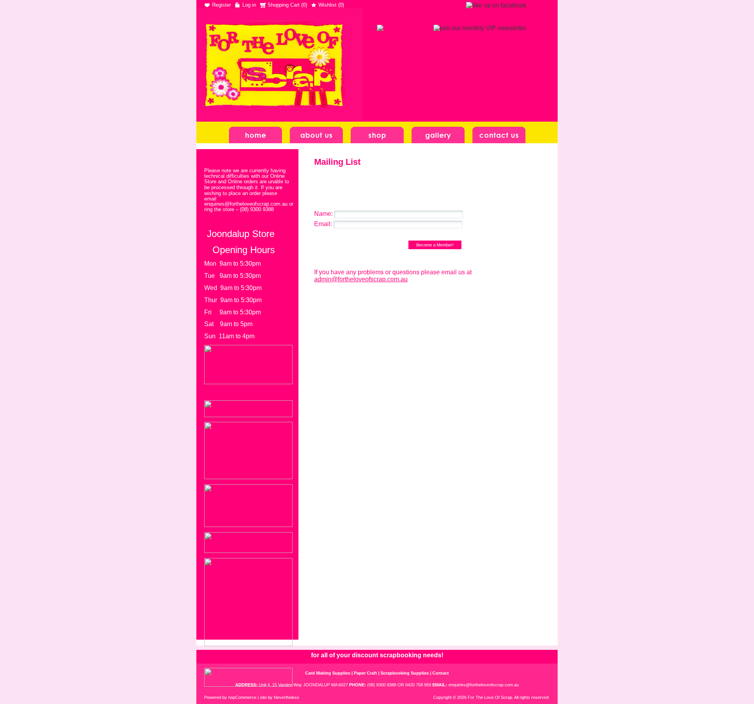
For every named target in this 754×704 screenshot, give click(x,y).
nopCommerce (242, 697)
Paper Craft (365, 673)
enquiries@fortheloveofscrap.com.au (483, 684)
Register (221, 5)
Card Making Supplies (327, 673)
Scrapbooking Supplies (405, 673)
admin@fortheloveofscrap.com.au (361, 279)
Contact (440, 673)
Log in (249, 5)
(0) (304, 5)
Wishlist (327, 5)
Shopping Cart (284, 5)
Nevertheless (286, 697)
